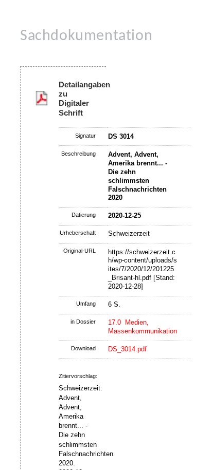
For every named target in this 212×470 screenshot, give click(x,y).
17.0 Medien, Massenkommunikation (142, 326)
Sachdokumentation (86, 36)
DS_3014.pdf (127, 349)
